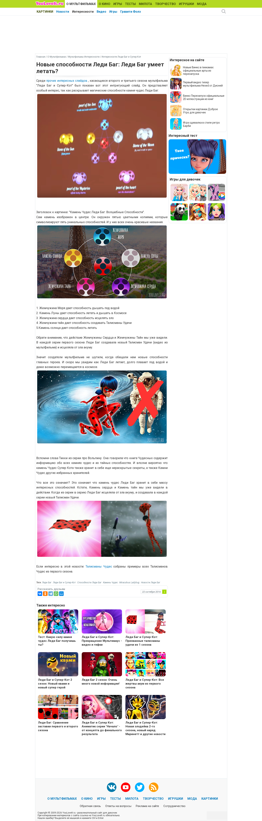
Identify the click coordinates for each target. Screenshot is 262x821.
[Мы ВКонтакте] (111, 787)
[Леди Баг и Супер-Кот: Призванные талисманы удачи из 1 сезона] (145, 622)
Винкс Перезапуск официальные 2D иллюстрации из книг (203, 97)
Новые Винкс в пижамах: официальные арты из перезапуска (198, 70)
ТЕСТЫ (130, 4)
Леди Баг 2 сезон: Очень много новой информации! (100, 681)
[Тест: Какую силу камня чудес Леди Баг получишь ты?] (58, 622)
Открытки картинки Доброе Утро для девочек (200, 111)
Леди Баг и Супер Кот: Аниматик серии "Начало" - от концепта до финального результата (102, 728)
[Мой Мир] (61, 593)
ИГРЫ (117, 4)
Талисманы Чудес (99, 566)
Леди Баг (46, 582)
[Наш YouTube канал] (125, 787)
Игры (113, 11)
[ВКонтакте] (40, 593)
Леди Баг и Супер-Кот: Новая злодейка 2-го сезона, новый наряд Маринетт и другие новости (145, 728)
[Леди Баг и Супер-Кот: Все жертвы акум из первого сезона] (145, 664)
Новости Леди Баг (150, 582)
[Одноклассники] (45, 593)
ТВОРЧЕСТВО (165, 4)
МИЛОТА (145, 4)
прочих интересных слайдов (67, 81)
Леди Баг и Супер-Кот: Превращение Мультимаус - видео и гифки (102, 640)
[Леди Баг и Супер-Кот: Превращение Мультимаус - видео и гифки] (102, 622)
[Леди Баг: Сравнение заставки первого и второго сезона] (58, 707)
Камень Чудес (110, 582)
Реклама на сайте (147, 806)
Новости (62, 11)
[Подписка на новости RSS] (153, 787)
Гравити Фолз (130, 11)
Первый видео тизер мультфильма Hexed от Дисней (203, 84)
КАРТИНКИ (45, 11)
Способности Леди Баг (89, 582)
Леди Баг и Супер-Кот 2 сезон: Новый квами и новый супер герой (55, 683)
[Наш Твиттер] (139, 787)
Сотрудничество (174, 806)
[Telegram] (50, 593)
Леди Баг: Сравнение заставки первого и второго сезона (58, 726)
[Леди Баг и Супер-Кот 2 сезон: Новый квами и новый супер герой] (58, 664)
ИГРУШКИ (186, 4)
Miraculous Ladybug (129, 582)
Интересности (83, 11)
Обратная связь (90, 806)
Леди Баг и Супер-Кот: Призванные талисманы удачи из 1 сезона (142, 640)
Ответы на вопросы (118, 806)
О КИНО (104, 4)
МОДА (202, 4)
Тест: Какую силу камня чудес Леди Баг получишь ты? (57, 640)
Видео (101, 11)
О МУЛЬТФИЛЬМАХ (81, 4)
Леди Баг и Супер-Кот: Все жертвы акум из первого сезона (144, 683)
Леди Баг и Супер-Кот (64, 582)
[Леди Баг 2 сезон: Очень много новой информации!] (102, 664)
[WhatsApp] (56, 593)
